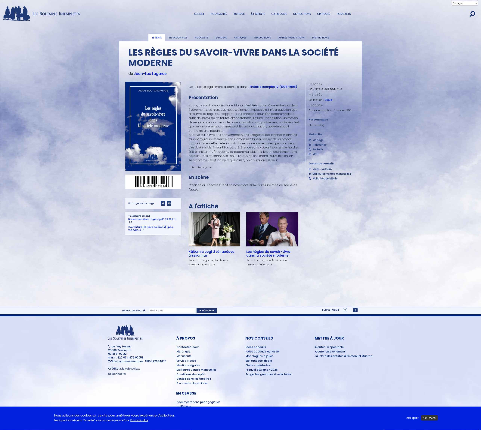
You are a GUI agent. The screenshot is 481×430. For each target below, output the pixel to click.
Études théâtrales (258, 365)
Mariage (318, 140)
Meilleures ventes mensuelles (331, 174)
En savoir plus (178, 37)
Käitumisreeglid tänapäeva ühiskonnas (211, 253)
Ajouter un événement (330, 351)
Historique (183, 351)
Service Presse (186, 361)
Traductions (262, 37)
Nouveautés (219, 14)
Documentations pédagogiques (198, 402)
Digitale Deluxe (130, 369)
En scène (221, 37)
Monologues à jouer (259, 356)
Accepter (412, 418)
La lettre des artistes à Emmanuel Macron (343, 356)
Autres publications (291, 37)
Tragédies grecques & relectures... (269, 374)
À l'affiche (258, 14)
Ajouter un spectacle (329, 347)
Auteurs (239, 14)
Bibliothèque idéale (324, 178)
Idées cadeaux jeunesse (262, 351)
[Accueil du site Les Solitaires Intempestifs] (43, 14)
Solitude (317, 149)
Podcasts (344, 14)
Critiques (323, 14)
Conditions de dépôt (190, 374)
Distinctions (302, 14)
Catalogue (279, 14)
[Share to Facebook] (163, 203)
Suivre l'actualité (133, 310)
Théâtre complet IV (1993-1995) (273, 87)
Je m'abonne (206, 310)
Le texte (157, 37)
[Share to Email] (169, 203)
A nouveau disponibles (192, 383)
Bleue (328, 100)
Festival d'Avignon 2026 (262, 370)
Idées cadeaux (322, 169)
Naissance (319, 145)
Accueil (199, 14)
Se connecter (117, 374)
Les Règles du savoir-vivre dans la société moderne (268, 253)
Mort (315, 154)
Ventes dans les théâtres (193, 379)
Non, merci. (429, 417)
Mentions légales (188, 365)
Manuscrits (183, 356)
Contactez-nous (187, 347)
